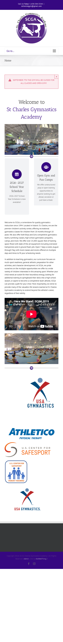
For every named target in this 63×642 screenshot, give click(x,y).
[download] (31, 429)
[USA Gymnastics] (27, 487)
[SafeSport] (27, 443)
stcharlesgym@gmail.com (31, 6)
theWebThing (41, 559)
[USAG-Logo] (40, 376)
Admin (26, 559)
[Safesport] (16, 461)
